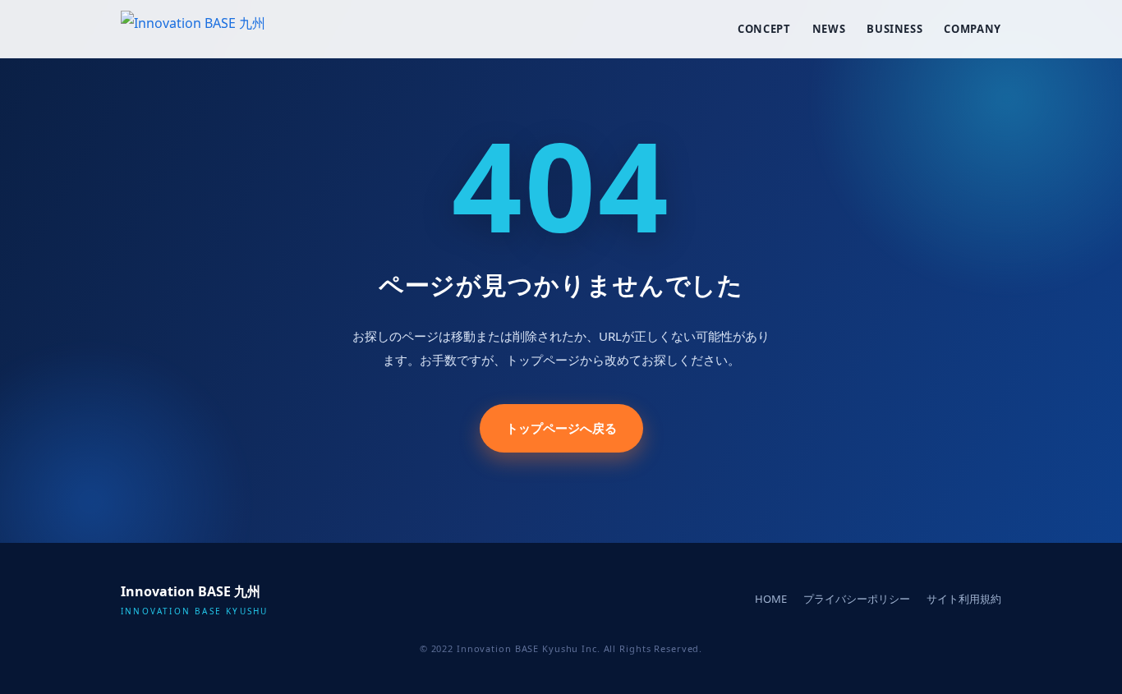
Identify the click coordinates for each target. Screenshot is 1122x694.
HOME (771, 598)
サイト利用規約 (964, 598)
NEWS (829, 28)
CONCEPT (764, 28)
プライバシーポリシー (856, 598)
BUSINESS (894, 28)
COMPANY (972, 28)
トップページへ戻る (561, 428)
